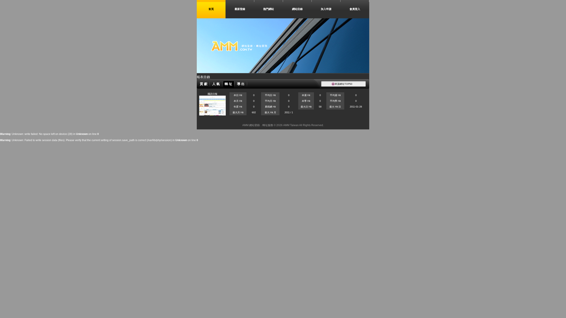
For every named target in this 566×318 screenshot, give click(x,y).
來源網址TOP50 (343, 84)
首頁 (211, 9)
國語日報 (212, 94)
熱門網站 (268, 9)
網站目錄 (297, 9)
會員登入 (355, 9)
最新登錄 (240, 9)
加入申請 (326, 9)
